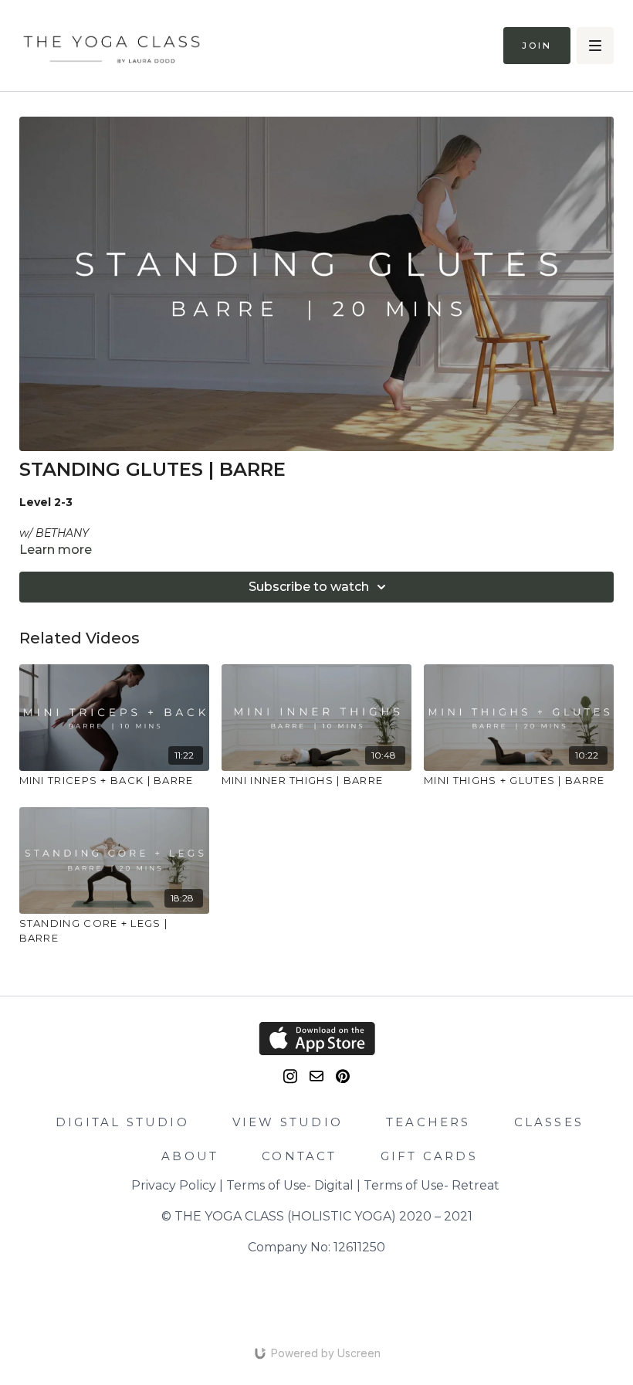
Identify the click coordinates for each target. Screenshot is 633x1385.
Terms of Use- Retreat (431, 1185)
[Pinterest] (343, 1076)
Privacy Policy (173, 1185)
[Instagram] (290, 1076)
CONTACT (299, 1156)
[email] (316, 1076)
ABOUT (189, 1156)
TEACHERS (428, 1122)
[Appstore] (317, 1038)
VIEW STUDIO (287, 1122)
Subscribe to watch (309, 586)
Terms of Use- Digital (290, 1185)
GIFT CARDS (429, 1156)
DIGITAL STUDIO (122, 1122)
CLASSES (549, 1122)
